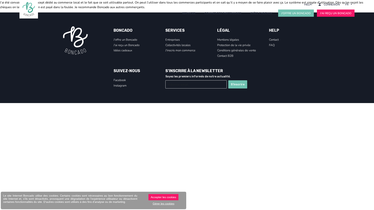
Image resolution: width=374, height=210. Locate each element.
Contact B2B (225, 56)
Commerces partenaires (222, 13)
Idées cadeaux (261, 13)
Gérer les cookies (163, 203)
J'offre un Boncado (296, 13)
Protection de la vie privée (234, 45)
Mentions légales (228, 39)
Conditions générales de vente (236, 50)
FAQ (272, 45)
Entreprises (172, 39)
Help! (308, 4)
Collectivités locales (178, 45)
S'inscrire (238, 84)
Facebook (120, 80)
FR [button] (347, 4)
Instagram (120, 85)
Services (188, 13)
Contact (274, 39)
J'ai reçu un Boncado (335, 13)
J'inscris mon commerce (180, 50)
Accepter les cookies (163, 197)
